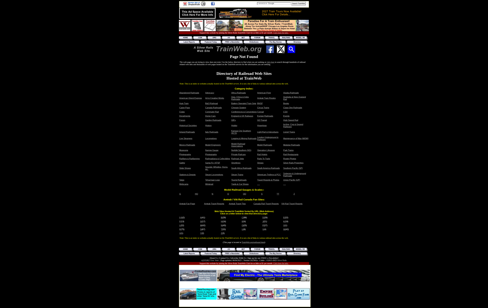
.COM (200, 38)
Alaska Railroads (291, 93)
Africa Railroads (238, 93)
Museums (183, 150)
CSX (285, 112)
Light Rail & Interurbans (267, 132)
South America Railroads (268, 168)
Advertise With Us (238, 258)
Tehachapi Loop (212, 180)
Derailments (184, 116)
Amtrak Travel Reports (214, 204)
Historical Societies (188, 125)
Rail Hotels (262, 154)
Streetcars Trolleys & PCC (269, 175)
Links (262, 260)
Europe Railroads (265, 116)
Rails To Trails (263, 159)
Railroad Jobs (237, 159)
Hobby (234, 125)
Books (286, 103)
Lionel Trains (289, 132)
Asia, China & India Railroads (240, 98)
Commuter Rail (212, 112)
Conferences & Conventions (244, 112)
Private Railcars (238, 154)
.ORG (214, 38)
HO (196, 194)
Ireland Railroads (187, 132)
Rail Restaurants (290, 154)
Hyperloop (262, 125)
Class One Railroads (292, 108)
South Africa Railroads (241, 168)
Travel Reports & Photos (268, 180)
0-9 (180, 218)
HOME (185, 38)
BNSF (260, 103)
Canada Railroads (213, 108)
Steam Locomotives (214, 175)
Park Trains (288, 150)
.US (228, 38)
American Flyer (264, 93)
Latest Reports (189, 42)
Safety (182, 163)
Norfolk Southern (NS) (241, 150)
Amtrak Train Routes (266, 98)
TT (278, 194)
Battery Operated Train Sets (243, 103)
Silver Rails (282, 260)
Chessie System (238, 108)
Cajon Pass (184, 108)
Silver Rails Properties (293, 163)
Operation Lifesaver (266, 150)
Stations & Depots (187, 175)
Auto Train (184, 103)
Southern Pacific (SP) (293, 168)
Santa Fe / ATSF (212, 163)
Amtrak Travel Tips (237, 204)
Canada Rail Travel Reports (266, 204)
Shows (260, 163)
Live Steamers (185, 138)
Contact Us (224, 258)
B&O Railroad (211, 103)
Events (286, 116)
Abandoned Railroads (189, 93)
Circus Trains (263, 108)
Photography (211, 154)
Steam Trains (237, 175)
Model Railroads (264, 145)
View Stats (214, 260)
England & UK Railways (242, 116)
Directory (297, 42)
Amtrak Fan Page (187, 204)
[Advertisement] (245, 267)
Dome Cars (210, 116)
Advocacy (209, 93)
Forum (182, 120)
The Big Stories (275, 42)
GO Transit (262, 120)
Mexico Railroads (187, 145)
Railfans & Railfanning (189, 159)
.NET (243, 38)
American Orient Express (190, 98)
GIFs (233, 120)
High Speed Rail (290, 120)
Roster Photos (289, 159)
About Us (213, 258)
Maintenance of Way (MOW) (295, 138)
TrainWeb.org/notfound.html (253, 242)
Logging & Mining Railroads (243, 138)
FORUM (257, 38)
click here (270, 62)
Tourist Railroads (239, 180)
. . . (258, 184)
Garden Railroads (213, 120)
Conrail (260, 112)
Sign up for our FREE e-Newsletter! (263, 258)
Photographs (185, 154)
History (208, 125)
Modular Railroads (291, 145)
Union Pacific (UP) (291, 180)
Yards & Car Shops (240, 184)
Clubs (182, 112)
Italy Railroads (211, 132)
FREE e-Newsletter (232, 42)
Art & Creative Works (214, 98)
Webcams (183, 184)
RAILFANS (286, 38)
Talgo (181, 180)
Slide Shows (185, 168)
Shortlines (235, 163)
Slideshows (253, 42)
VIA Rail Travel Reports (291, 204)
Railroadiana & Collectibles (217, 159)
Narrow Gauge (211, 150)
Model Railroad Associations (238, 145)
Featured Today (211, 42)
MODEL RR (300, 38)
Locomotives (211, 138)
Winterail (209, 184)
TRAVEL (271, 38)
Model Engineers (213, 145)
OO (244, 194)
